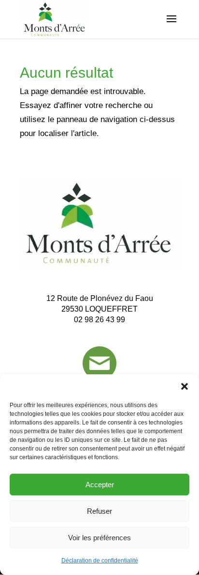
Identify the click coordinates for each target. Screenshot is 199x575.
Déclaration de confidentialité (99, 560)
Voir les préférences (99, 538)
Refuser (99, 511)
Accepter (99, 484)
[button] (184, 386)
